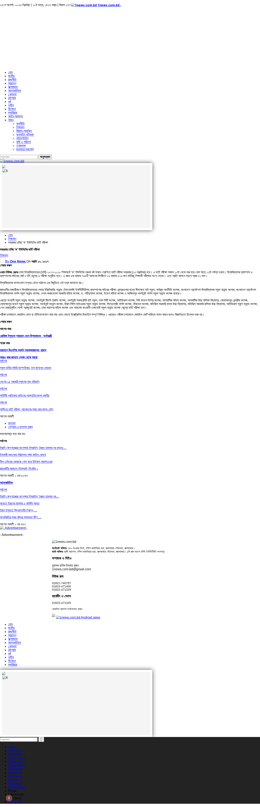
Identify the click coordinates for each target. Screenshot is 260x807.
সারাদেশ (12, 83)
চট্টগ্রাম (12, 98)
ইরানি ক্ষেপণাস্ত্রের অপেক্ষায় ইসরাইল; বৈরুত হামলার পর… (29, 496)
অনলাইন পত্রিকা (25, 134)
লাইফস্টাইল (22, 138)
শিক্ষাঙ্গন (20, 127)
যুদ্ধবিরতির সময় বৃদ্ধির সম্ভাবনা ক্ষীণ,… (21, 517)
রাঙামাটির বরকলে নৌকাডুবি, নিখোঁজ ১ (19, 468)
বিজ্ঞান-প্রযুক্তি (24, 131)
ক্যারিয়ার (12, 112)
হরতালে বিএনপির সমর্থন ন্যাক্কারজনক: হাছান (23, 350)
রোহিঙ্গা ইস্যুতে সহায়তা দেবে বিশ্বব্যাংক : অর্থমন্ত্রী (26, 336)
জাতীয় (11, 76)
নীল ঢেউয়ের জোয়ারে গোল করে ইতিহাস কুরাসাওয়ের (26, 461)
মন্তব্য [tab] (11, 423)
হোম (10, 72)
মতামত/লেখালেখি (25, 149)
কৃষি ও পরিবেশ (23, 142)
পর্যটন (11, 105)
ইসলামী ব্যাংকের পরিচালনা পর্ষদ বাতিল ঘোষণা (23, 455)
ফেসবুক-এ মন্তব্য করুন (20, 427)
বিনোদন (12, 109)
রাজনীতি (12, 79)
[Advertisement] (130, 38)
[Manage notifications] (9, 798)
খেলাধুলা (12, 94)
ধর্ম (9, 101)
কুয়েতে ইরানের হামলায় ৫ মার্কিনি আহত (19, 503)
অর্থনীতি (20, 123)
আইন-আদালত (15, 116)
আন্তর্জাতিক (14, 90)
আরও (11, 120)
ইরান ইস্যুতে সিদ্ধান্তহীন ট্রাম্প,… (18, 510)
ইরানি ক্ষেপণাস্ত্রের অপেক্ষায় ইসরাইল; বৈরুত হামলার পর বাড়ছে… (33, 448)
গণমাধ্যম (21, 145)
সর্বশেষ (3, 361)
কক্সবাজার (12, 87)
